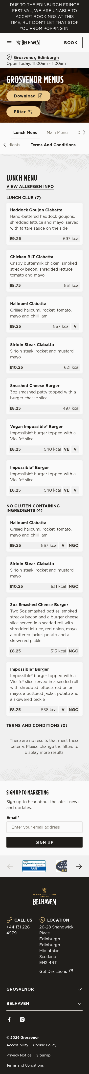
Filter (20, 111)
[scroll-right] (84, 132)
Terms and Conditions (25, 1065)
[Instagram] (22, 1019)
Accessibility (17, 1045)
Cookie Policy (44, 1045)
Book (71, 42)
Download (25, 96)
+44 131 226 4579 (18, 930)
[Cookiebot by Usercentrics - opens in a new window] (62, 443)
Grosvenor (20, 989)
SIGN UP (45, 842)
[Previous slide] (10, 866)
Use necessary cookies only (44, 626)
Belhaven (17, 1003)
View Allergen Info (30, 186)
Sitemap (43, 1055)
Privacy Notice (18, 1055)
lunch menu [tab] (25, 132)
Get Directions (53, 971)
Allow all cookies (44, 610)
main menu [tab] (57, 132)
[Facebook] (9, 1019)
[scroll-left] (5, 145)
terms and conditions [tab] (53, 145)
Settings (66, 594)
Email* (12, 817)
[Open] (9, 43)
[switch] (76, 544)
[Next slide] (79, 866)
